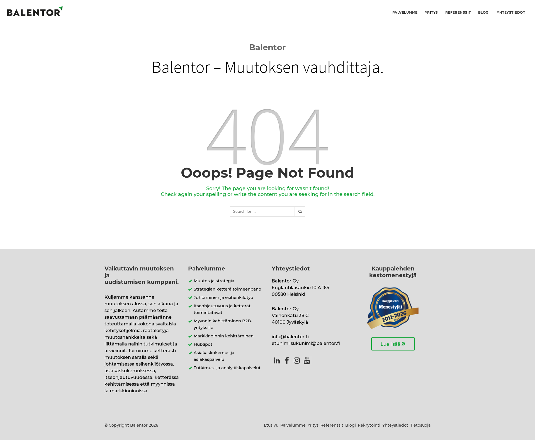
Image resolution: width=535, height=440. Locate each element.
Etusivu (271, 425)
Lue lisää (393, 343)
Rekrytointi (369, 425)
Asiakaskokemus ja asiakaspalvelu (214, 356)
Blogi (484, 12)
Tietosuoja (420, 425)
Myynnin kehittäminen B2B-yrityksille (223, 324)
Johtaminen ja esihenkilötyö (223, 298)
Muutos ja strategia (214, 281)
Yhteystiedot (511, 12)
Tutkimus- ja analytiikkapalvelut (227, 368)
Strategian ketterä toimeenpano (227, 289)
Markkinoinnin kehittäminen (224, 336)
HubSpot (203, 344)
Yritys (431, 12)
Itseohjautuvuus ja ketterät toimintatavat (222, 309)
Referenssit (458, 12)
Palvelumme (405, 12)
